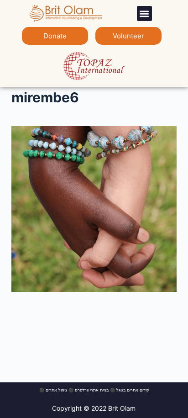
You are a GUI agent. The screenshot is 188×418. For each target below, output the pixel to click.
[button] (144, 13)
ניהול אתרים (56, 389)
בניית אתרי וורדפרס (92, 389)
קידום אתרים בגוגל (132, 389)
